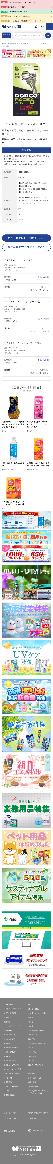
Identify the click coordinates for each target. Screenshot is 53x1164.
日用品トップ (15, 43)
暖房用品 (31, 1073)
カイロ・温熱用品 (10, 1060)
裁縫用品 (7, 1022)
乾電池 (30, 1017)
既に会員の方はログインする (25, 247)
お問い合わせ (38, 1130)
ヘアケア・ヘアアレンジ (12, 1009)
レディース (43, 43)
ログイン (34, 290)
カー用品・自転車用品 (36, 1030)
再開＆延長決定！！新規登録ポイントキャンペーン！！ (27, 21)
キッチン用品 (8, 1078)
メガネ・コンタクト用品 (12, 1069)
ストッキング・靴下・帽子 (37, 1043)
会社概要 (11, 1131)
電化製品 (31, 1060)
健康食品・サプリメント (12, 1065)
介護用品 (7, 1043)
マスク (30, 1047)
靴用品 (30, 1022)
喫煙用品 (31, 1039)
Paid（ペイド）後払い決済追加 (19, 16)
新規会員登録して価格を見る (25, 237)
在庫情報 (26, 150)
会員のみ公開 (43, 277)
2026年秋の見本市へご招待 (17, 11)
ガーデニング (33, 1035)
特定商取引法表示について (38, 1113)
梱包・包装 (32, 1082)
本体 (7, 46)
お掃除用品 (8, 1082)
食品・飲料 (32, 1056)
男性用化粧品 (8, 1030)
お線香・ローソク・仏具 (37, 1013)
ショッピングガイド (11, 1113)
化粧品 (6, 1017)
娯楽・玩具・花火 (34, 1078)
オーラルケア (8, 1004)
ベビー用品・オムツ (11, 1047)
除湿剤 (30, 1004)
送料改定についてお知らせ (17, 7)
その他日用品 (33, 1086)
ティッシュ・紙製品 (11, 1086)
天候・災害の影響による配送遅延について (23, 2)
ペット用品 (32, 1052)
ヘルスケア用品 (9, 1052)
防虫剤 (6, 1091)
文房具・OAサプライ (35, 1065)
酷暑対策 (7, 1056)
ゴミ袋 (30, 1026)
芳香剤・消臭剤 (9, 1095)
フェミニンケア (9, 1039)
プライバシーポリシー (12, 1118)
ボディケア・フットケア (12, 1026)
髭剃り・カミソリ (29, 43)
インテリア (32, 1069)
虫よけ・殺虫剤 (33, 1009)
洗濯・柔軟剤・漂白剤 (12, 1073)
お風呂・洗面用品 (10, 1013)
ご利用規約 (32, 1118)
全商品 (4, 43)
